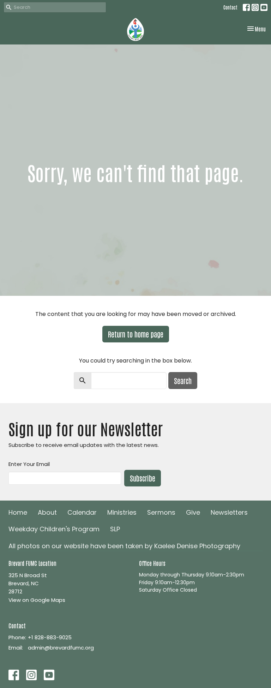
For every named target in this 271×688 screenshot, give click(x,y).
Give (193, 512)
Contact (230, 7)
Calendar (82, 512)
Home (17, 512)
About (47, 512)
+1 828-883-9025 (50, 637)
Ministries (122, 512)
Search (183, 380)
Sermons (161, 512)
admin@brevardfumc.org (61, 647)
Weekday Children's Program (54, 529)
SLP (115, 529)
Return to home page (135, 334)
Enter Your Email (29, 464)
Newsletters (229, 512)
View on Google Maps (36, 600)
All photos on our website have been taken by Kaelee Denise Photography (124, 546)
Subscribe (142, 478)
